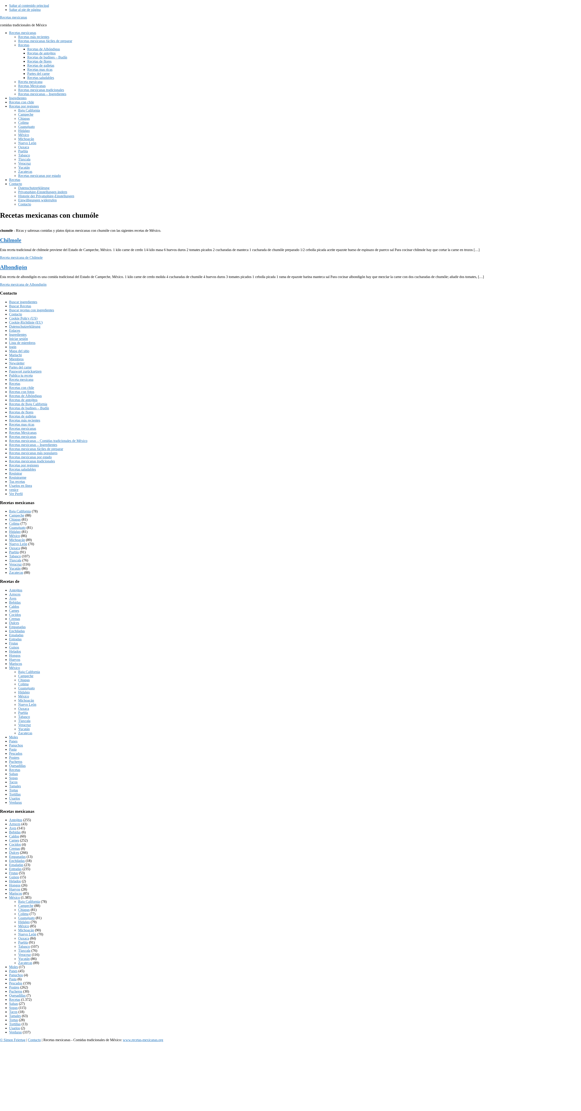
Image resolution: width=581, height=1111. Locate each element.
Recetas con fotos (21, 392)
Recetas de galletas (22, 416)
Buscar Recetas (20, 306)
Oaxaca (14, 548)
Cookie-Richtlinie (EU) (26, 322)
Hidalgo (15, 532)
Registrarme (17, 477)
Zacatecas (16, 572)
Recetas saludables (22, 469)
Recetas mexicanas (13, 17)
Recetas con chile (21, 388)
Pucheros (15, 762)
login (12, 347)
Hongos (14, 655)
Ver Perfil (16, 494)
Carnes (14, 611)
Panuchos (16, 745)
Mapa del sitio (19, 351)
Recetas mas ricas (21, 424)
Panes (13, 741)
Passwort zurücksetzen (25, 371)
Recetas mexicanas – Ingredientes (33, 445)
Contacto (15, 314)
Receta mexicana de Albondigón (23, 284)
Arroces (14, 594)
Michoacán (17, 540)
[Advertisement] (136, 1077)
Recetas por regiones (24, 465)
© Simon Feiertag (12, 1040)
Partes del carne (20, 367)
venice (13, 490)
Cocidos (15, 615)
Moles (13, 737)
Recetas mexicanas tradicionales (32, 461)
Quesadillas (17, 766)
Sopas (13, 778)
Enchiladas (17, 631)
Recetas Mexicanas (23, 433)
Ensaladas (16, 635)
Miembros (16, 359)
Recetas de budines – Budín (29, 408)
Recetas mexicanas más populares (33, 453)
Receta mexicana (21, 379)
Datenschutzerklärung (24, 326)
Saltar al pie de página (25, 10)
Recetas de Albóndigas (25, 396)
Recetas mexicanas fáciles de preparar (36, 449)
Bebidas (15, 602)
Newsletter (17, 363)
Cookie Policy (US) (23, 318)
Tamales (15, 786)
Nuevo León (18, 544)
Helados (15, 651)
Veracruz (15, 564)
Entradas (15, 639)
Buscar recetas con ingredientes (31, 310)
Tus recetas (17, 481)
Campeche (16, 515)
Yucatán (15, 568)
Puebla (14, 552)
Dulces (14, 623)
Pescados (15, 753)
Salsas (13, 774)
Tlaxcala (15, 560)
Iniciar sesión (18, 339)
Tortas (13, 790)
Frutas (13, 643)
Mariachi (15, 355)
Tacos (13, 782)
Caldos (14, 606)
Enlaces (14, 330)
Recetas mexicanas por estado (30, 457)
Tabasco (15, 556)
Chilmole (10, 240)
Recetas (14, 384)
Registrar (15, 473)
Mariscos (15, 664)
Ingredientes (18, 335)
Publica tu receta (21, 375)
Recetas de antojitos (23, 400)
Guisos (14, 647)
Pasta (13, 749)
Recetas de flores (21, 412)
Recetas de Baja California (28, 404)
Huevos (14, 660)
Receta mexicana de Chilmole (21, 257)
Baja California (20, 511)
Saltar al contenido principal (29, 5)
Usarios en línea (20, 486)
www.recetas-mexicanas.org (143, 1040)
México (14, 536)
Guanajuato (17, 528)
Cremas (14, 619)
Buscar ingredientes (23, 302)
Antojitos (15, 590)
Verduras (15, 802)
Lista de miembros (22, 343)
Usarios (14, 798)
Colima (14, 523)
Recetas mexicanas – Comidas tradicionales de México (48, 441)
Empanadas (17, 627)
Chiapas (15, 519)
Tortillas (15, 794)
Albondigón (13, 267)
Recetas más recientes (24, 420)
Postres (14, 757)
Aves (12, 598)
